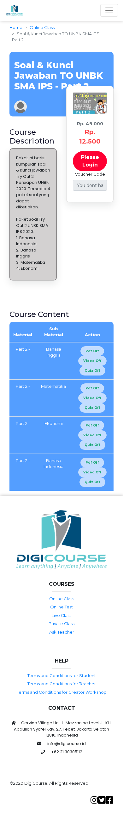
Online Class (42, 27)
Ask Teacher (61, 632)
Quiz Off (92, 371)
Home (15, 27)
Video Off (92, 361)
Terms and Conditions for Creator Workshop (62, 692)
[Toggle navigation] (109, 10)
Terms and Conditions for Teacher (61, 683)
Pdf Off (92, 351)
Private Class (61, 623)
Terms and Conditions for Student (61, 675)
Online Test (61, 606)
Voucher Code (90, 174)
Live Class (61, 615)
